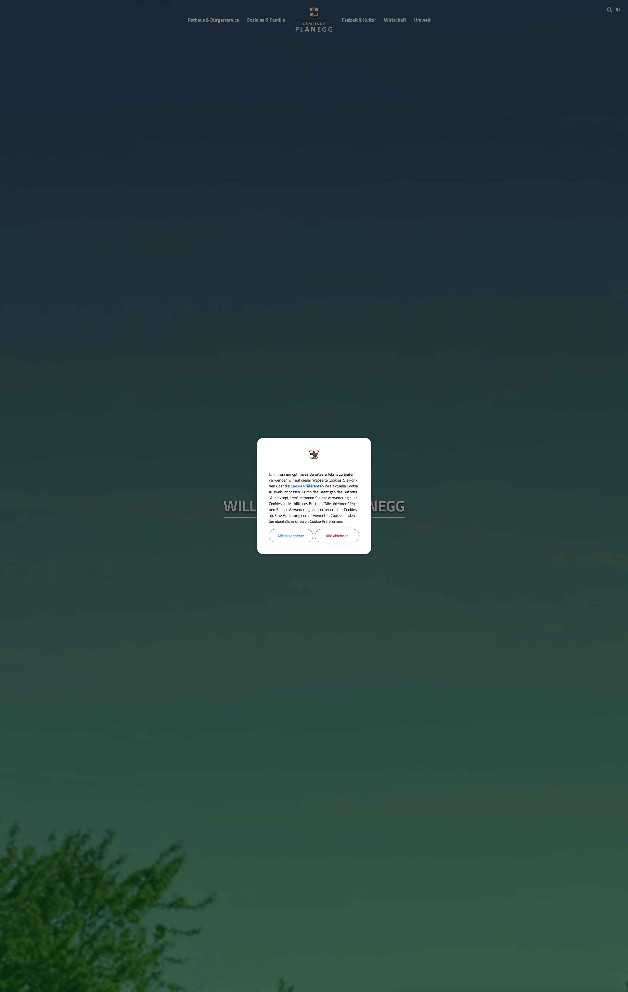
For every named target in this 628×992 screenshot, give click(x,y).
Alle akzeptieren (290, 536)
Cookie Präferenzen (307, 486)
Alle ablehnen (337, 536)
